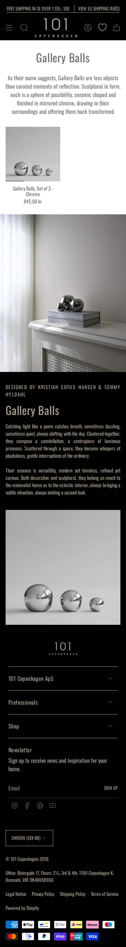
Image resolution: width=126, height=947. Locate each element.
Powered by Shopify (22, 907)
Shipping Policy (72, 893)
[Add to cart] (13, 173)
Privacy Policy (43, 893)
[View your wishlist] (102, 27)
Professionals (23, 702)
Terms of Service (105, 893)
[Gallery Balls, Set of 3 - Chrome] (33, 154)
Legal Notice (16, 893)
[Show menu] (9, 27)
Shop (13, 726)
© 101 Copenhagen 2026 (27, 858)
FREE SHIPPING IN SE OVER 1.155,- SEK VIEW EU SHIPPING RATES (63, 8)
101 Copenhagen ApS (31, 678)
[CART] (116, 27)
